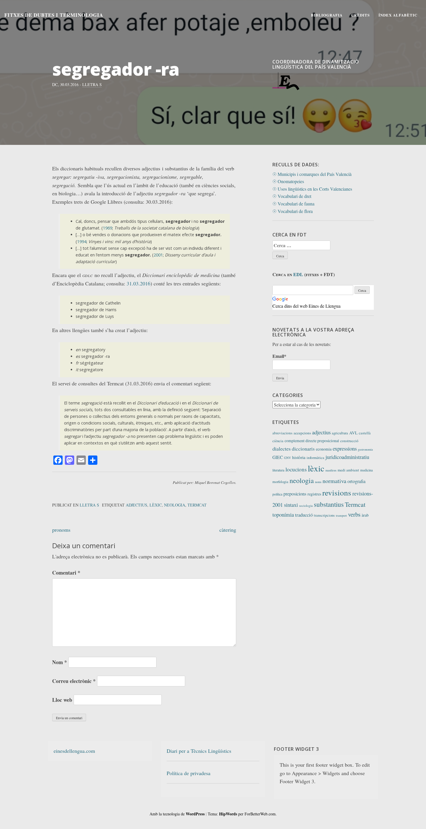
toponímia (283, 514)
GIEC (277, 457)
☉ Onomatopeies (288, 181)
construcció (349, 440)
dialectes (281, 448)
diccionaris (303, 448)
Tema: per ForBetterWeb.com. (242, 814)
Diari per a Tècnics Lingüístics (199, 750)
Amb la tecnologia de (177, 814)
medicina (366, 470)
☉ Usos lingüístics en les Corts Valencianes (312, 189)
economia (324, 449)
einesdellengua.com (74, 750)
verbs (354, 514)
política (277, 494)
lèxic (156, 505)
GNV (287, 458)
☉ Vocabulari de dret (291, 196)
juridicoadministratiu (347, 456)
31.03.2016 (138, 283)
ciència (277, 440)
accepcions (302, 433)
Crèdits (360, 15)
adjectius (136, 505)
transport (341, 515)
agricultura (340, 433)
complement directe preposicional (312, 440)
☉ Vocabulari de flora (292, 211)
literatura (278, 470)
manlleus (330, 470)
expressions (345, 448)
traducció (304, 515)
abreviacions (282, 433)
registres (314, 494)
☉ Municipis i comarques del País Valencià (312, 174)
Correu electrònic (74, 681)
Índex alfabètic (397, 15)
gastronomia (365, 449)
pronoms (61, 529)
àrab (365, 515)
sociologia (306, 505)
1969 (107, 228)
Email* (279, 356)
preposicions (294, 494)
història (298, 457)
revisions (336, 492)
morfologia (280, 481)
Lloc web (62, 700)
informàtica (315, 457)
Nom (59, 662)
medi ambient (348, 470)
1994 (81, 241)
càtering (227, 529)
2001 (158, 255)
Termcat (197, 505)
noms (318, 482)
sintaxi (291, 504)
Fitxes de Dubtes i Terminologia (53, 15)
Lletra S (92, 84)
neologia (174, 505)
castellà (365, 433)
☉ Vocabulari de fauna (293, 204)
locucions (296, 469)
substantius (329, 504)
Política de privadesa (188, 773)
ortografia (356, 481)
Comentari (66, 572)
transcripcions (324, 515)
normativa (334, 481)
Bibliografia (327, 15)
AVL (353, 433)
